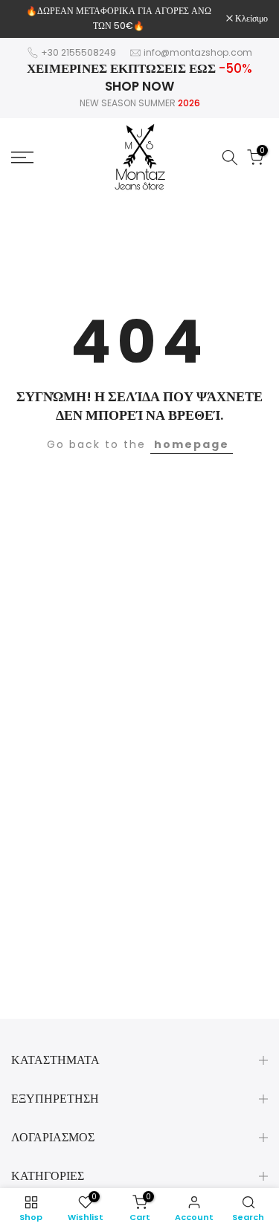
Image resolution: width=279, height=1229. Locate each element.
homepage (191, 444)
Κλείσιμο (250, 18)
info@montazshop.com (198, 52)
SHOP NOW (139, 86)
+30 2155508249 (78, 52)
